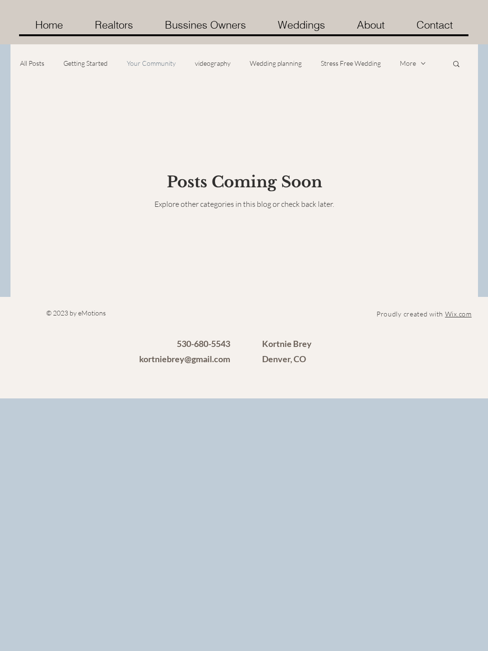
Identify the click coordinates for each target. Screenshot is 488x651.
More (408, 63)
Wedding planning (276, 63)
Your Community (151, 63)
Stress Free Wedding (351, 63)
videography (213, 63)
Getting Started (85, 63)
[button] (456, 65)
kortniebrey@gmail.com (184, 359)
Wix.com (458, 314)
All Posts (32, 63)
